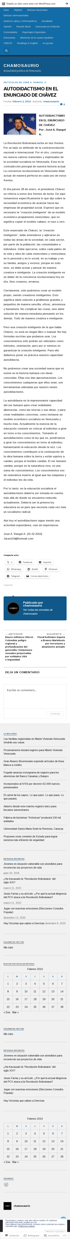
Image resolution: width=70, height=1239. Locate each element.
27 (52, 1007)
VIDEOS (8, 43)
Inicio (6, 10)
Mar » (15, 1012)
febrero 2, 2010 (22, 101)
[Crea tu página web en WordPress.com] (35, 3)
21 (61, 999)
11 (35, 991)
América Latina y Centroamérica (20, 21)
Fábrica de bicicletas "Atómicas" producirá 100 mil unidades (32, 819)
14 (61, 991)
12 (43, 991)
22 (8, 1007)
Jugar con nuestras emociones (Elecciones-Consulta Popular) (33, 910)
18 (35, 999)
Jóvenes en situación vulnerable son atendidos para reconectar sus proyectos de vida (33, 866)
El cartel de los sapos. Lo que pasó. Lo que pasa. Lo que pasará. (34, 797)
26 (43, 1007)
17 (26, 999)
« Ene (7, 1012)
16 (17, 999)
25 (35, 1007)
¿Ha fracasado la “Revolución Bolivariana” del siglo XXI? (30, 880)
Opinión (8, 26)
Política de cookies (26, 1226)
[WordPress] (6, 1182)
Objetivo (18, 10)
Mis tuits (8, 947)
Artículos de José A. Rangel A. (25, 82)
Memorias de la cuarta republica (36, 37)
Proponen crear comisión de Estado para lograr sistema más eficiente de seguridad (30, 838)
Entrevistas (9, 37)
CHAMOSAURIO (21, 65)
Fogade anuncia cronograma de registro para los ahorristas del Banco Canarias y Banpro (31, 774)
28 (61, 1007)
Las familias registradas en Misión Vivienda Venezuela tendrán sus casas (34, 741)
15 (8, 999)
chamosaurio (51, 101)
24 (26, 1007)
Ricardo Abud (23, 26)
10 (26, 991)
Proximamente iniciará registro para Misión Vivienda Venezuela (33, 752)
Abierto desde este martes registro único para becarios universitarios (30, 808)
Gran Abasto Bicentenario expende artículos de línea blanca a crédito (34, 763)
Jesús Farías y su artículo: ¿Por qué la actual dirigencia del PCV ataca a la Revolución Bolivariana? (35, 895)
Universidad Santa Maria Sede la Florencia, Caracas (33, 828)
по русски (48, 43)
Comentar (55, 713)
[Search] (6, 50)
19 (43, 999)
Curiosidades (10, 32)
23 (17, 1007)
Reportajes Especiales (34, 32)
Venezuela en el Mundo (47, 26)
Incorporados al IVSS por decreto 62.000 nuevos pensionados (32, 785)
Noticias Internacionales (16, 15)
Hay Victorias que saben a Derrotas (24, 923)
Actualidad (47, 21)
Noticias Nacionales (37, 10)
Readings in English (27, 43)
